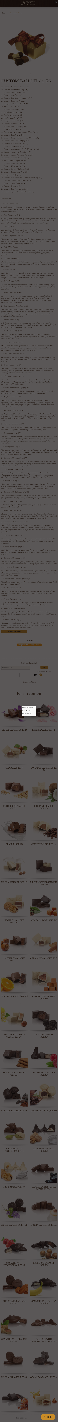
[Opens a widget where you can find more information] (47, 1417)
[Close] (35, 706)
